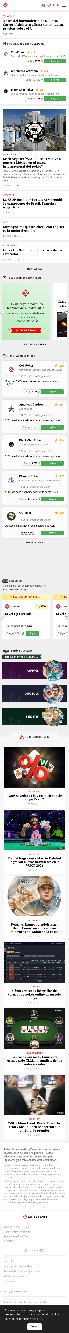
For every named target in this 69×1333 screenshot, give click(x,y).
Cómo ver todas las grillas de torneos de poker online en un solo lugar (34, 994)
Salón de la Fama (21, 650)
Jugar (33, 633)
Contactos (9, 1261)
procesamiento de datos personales (27, 1314)
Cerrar (34, 1326)
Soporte (34, 1250)
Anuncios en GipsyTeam (16, 1236)
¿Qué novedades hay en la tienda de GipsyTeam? (34, 797)
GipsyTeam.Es (25, 1227)
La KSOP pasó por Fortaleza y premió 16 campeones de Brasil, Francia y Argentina (32, 203)
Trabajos (9, 1240)
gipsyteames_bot (18, 1291)
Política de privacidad (14, 1276)
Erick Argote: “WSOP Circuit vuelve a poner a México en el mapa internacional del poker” (32, 162)
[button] (66, 311)
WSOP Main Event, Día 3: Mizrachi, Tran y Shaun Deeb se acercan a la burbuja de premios (34, 1126)
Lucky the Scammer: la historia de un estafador (32, 252)
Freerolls (15, 580)
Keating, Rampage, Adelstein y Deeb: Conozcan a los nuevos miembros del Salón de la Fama (35, 928)
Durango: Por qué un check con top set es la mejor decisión (33, 229)
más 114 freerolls (12, 590)
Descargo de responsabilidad (18, 1266)
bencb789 (32, 716)
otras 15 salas (34, 542)
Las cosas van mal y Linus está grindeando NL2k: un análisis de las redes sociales (34, 1060)
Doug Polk (32, 693)
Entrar (55, 5)
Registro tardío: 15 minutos (18, 625)
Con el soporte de (14, 657)
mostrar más (34, 269)
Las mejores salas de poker (26, 43)
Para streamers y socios (17, 1231)
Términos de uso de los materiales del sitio (25, 1302)
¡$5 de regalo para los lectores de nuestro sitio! (26, 306)
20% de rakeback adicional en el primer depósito (35, 75)
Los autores (10, 1281)
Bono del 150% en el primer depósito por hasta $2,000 (38, 56)
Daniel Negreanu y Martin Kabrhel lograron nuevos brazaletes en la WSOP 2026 (34, 862)
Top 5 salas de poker (21, 356)
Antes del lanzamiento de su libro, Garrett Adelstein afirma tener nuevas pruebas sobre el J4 (33, 25)
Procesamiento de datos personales (22, 1271)
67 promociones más (34, 344)
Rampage (33, 670)
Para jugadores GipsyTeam (24, 278)
